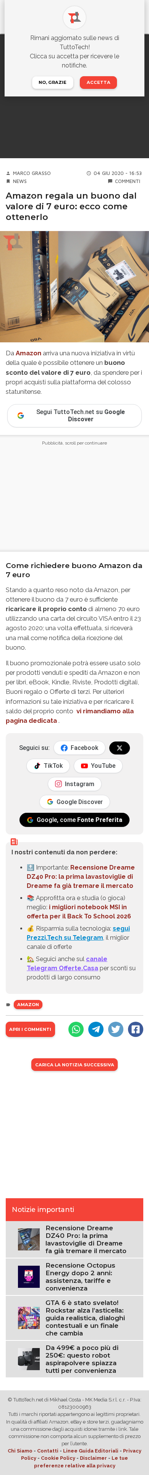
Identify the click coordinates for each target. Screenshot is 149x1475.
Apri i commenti (30, 1029)
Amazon (28, 353)
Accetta (98, 82)
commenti (127, 181)
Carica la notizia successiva (74, 1064)
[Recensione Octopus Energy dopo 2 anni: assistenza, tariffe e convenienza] (29, 1276)
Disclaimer (93, 1458)
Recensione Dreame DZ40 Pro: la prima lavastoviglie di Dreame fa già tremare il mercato (81, 876)
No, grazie (52, 82)
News (20, 181)
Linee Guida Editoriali (90, 1451)
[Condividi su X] (115, 1029)
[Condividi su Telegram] (96, 1029)
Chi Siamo (20, 1451)
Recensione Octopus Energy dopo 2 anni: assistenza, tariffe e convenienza (80, 1277)
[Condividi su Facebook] (135, 1029)
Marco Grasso (32, 173)
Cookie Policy (58, 1458)
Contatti (47, 1451)
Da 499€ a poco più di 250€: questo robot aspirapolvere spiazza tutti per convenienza (81, 1359)
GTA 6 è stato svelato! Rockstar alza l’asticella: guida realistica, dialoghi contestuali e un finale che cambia (85, 1318)
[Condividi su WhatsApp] (76, 1029)
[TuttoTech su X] (119, 748)
